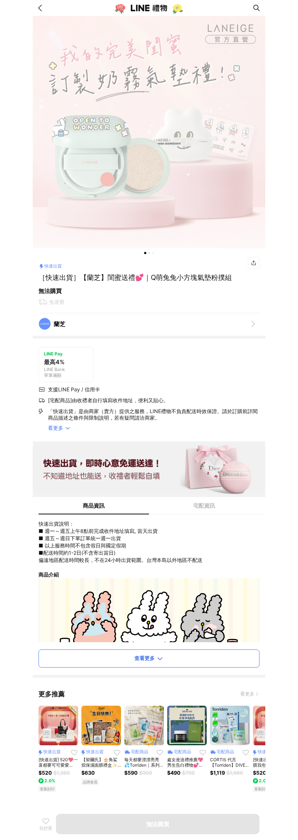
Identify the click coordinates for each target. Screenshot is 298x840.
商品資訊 (94, 505)
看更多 (247, 694)
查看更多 (144, 658)
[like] (74, 753)
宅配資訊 (204, 505)
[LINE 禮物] (149, 8)
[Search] (256, 8)
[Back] (41, 8)
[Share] (253, 263)
